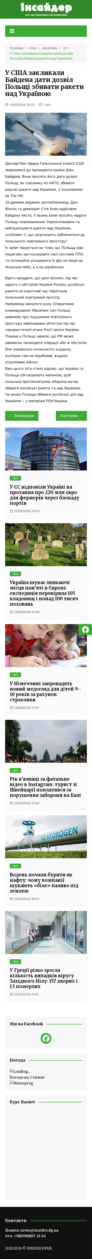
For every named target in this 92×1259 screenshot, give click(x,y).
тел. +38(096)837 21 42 (25, 1236)
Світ (47, 105)
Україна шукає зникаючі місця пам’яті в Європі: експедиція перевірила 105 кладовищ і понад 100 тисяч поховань (44, 593)
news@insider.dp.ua (39, 1230)
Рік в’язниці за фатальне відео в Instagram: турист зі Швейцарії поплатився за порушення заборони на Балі (45, 787)
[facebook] (46, 1038)
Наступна (69, 416)
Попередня (24, 416)
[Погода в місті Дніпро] (46, 1072)
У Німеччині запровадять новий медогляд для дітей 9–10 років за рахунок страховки (45, 692)
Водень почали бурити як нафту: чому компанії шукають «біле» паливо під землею (44, 883)
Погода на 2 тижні (27, 1077)
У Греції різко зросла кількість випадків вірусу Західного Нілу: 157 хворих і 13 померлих (44, 978)
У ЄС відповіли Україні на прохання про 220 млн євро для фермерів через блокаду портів (44, 495)
